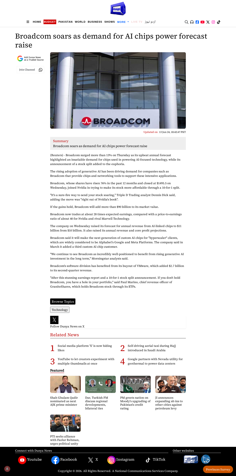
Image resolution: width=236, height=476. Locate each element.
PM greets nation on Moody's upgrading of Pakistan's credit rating (135, 403)
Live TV (136, 21)
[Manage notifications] (7, 469)
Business (95, 21)
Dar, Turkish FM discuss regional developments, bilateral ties (96, 403)
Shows (109, 21)
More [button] (122, 21)
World (80, 21)
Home (37, 21)
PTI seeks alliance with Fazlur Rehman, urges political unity (64, 439)
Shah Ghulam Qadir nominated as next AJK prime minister (64, 401)
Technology (60, 310)
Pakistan (65, 21)
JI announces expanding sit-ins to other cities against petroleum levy (169, 403)
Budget (50, 21)
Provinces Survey (218, 469)
